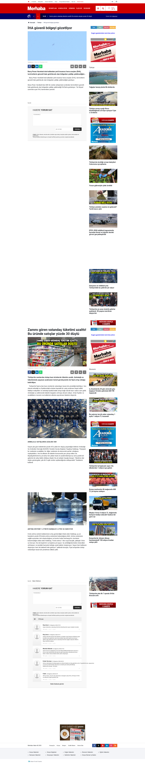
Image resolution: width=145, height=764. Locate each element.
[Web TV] (112, 1)
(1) (50, 629)
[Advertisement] (57, 151)
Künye (58, 745)
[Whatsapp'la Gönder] (40, 66)
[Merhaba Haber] (36, 8)
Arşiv (56, 1)
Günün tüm (111, 16)
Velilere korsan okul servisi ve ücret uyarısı (61, 16)
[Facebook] (29, 66)
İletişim (64, 745)
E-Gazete (34, 1)
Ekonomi (87, 8)
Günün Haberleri (49, 1)
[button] (76, 66)
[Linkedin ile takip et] (107, 745)
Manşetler (40, 1)
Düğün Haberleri (69, 752)
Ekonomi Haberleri (87, 752)
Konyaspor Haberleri (53, 755)
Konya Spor (62, 8)
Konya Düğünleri (51, 752)
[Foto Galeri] (116, 1)
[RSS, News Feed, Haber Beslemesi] (115, 745)
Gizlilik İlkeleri (71, 745)
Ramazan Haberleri (34, 755)
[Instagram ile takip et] (111, 745)
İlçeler (79, 8)
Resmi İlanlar (80, 1)
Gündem (72, 8)
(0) (54, 629)
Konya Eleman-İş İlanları (89, 755)
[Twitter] (33, 66)
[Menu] (98, 8)
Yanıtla (45, 629)
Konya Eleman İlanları (64, 1)
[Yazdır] (72, 66)
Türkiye (39, 22)
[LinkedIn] (37, 66)
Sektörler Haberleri (70, 755)
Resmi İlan (53, 8)
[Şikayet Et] (79, 629)
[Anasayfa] (29, 1)
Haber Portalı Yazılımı (36, 761)
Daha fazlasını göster (57, 684)
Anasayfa (32, 22)
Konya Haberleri (34, 752)
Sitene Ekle (80, 745)
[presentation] (34, 16)
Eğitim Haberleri (104, 752)
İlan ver (73, 1)
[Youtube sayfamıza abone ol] (103, 745)
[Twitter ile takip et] (98, 745)
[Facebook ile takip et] (94, 745)
